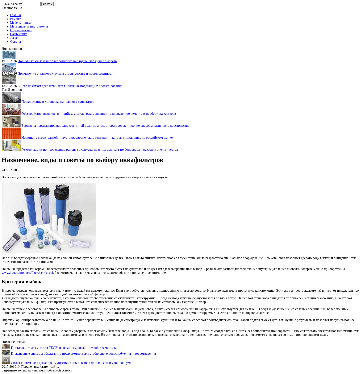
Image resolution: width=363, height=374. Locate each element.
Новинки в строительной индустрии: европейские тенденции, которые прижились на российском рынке (97, 137)
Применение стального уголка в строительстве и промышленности (66, 73)
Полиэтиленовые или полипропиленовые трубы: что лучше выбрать (67, 61)
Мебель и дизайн (22, 22)
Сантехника (18, 34)
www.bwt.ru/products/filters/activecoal (27, 272)
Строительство (21, 30)
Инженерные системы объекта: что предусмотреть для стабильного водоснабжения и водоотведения (83, 353)
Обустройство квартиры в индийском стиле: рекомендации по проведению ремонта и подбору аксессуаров (98, 113)
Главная (15, 15)
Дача (13, 38)
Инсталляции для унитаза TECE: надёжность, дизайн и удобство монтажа (64, 347)
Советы (15, 41)
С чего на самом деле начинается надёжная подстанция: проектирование (70, 86)
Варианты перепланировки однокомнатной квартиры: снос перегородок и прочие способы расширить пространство (105, 125)
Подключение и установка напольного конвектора (57, 101)
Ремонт (15, 19)
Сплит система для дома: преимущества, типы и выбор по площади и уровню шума (71, 363)
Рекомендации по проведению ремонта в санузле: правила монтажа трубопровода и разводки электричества (99, 149)
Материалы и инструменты (29, 26)
